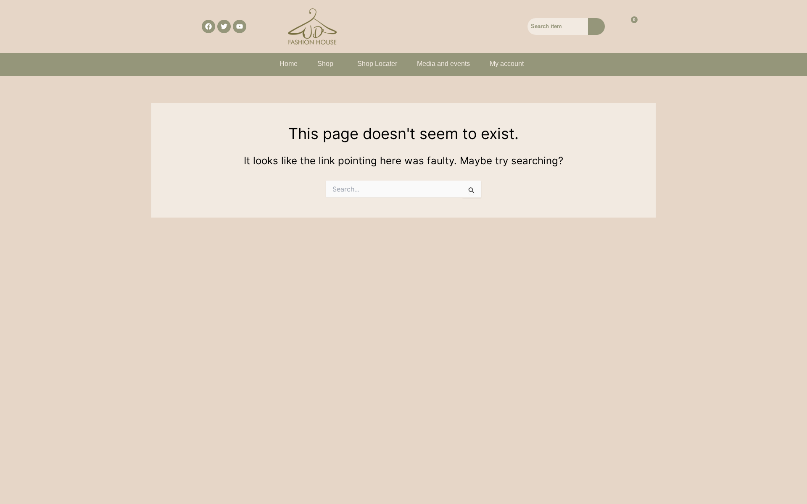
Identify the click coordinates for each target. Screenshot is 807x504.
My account (507, 63)
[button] (327, 64)
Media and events (443, 63)
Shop (325, 63)
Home (289, 63)
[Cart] (629, 26)
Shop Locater (377, 63)
